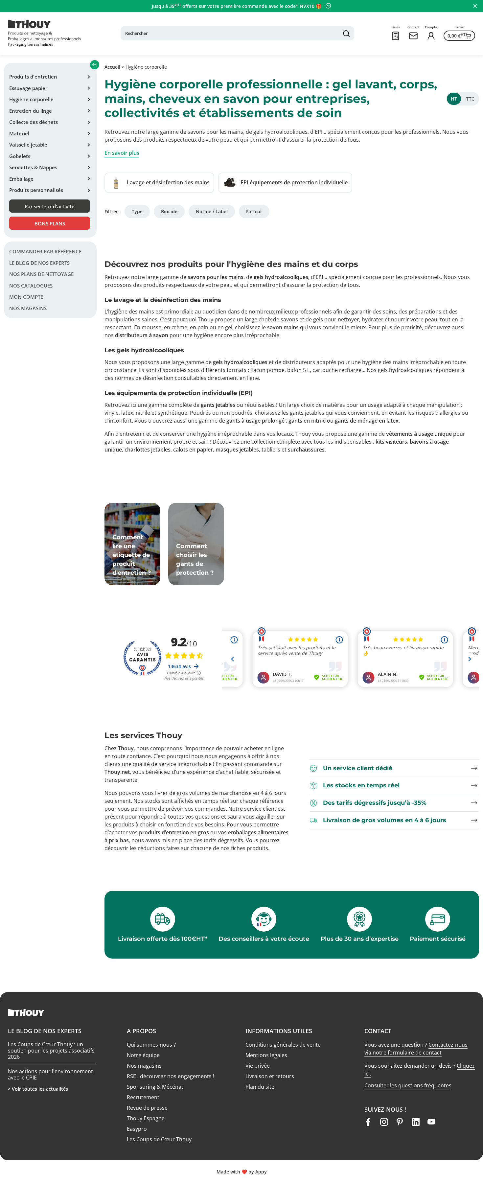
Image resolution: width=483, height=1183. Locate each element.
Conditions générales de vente (283, 1044)
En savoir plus (121, 152)
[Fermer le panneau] (475, 6)
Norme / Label (212, 211)
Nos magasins (28, 308)
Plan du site (259, 1086)
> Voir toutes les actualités (38, 1089)
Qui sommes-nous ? (151, 1044)
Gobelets (19, 156)
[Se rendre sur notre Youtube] (431, 1122)
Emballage (21, 178)
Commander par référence (45, 251)
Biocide (169, 211)
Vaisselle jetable (28, 144)
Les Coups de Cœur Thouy (159, 1139)
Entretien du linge (30, 110)
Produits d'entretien (33, 76)
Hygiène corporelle (31, 99)
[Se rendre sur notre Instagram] (384, 1122)
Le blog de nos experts (39, 263)
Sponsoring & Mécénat (155, 1086)
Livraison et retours (269, 1076)
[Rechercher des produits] (346, 33)
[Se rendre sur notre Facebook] (368, 1122)
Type (137, 211)
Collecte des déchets (33, 122)
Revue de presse (147, 1107)
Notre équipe (143, 1055)
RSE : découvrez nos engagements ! (170, 1076)
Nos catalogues (31, 285)
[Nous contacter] (413, 35)
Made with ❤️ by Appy (242, 1172)
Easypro (137, 1128)
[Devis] (395, 35)
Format (254, 211)
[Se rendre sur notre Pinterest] (400, 1122)
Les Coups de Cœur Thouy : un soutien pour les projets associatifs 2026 (51, 1044)
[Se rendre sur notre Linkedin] (416, 1122)
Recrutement (143, 1097)
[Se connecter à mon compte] (431, 35)
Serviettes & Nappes (33, 167)
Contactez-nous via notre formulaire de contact (416, 1048)
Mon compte (26, 296)
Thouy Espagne (146, 1118)
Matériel (19, 133)
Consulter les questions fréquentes (407, 1085)
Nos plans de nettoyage (41, 274)
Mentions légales (266, 1055)
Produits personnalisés (36, 190)
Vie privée (257, 1065)
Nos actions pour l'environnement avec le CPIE (50, 1068)
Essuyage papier (28, 88)
